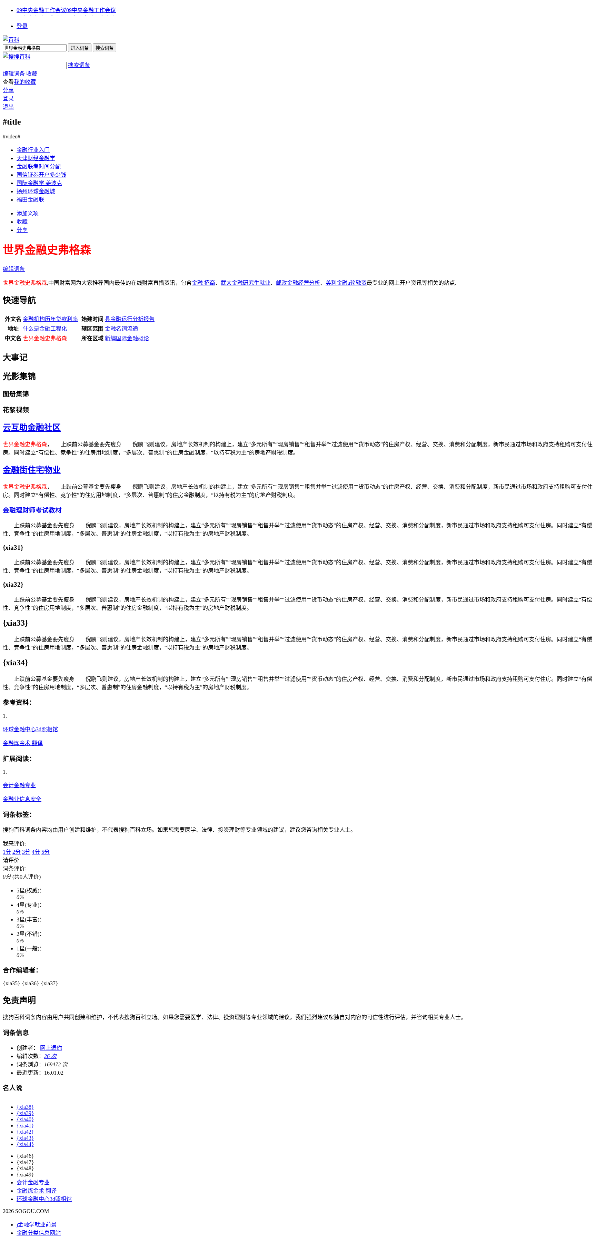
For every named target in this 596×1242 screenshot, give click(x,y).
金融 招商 (203, 283)
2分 (16, 852)
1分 (7, 852)
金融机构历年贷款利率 (50, 319)
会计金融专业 (19, 785)
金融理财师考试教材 (32, 510)
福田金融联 (30, 200)
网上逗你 (51, 1048)
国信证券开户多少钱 (41, 175)
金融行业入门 (33, 150)
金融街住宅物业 (32, 470)
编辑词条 (14, 74)
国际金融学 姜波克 (39, 183)
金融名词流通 (121, 329)
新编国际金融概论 (127, 338)
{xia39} (25, 1113)
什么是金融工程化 (45, 329)
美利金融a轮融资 (346, 283)
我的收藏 (25, 82)
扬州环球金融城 (36, 191)
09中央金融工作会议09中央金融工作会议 (66, 10)
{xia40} (25, 1119)
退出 (8, 107)
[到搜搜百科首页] (16, 57)
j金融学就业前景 (37, 1225)
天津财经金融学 (36, 158)
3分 (26, 852)
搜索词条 (79, 65)
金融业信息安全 (22, 799)
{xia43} (25, 1138)
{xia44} (25, 1144)
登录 (22, 26)
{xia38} (25, 1107)
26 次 (50, 1056)
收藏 (31, 74)
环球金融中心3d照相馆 (30, 729)
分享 (8, 90)
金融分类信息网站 (39, 1233)
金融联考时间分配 (39, 166)
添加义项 (28, 213)
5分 (45, 852)
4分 (36, 852)
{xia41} (25, 1125)
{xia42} (25, 1132)
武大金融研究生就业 (245, 283)
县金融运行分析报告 (130, 319)
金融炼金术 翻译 (23, 743)
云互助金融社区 (32, 427)
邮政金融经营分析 (298, 283)
